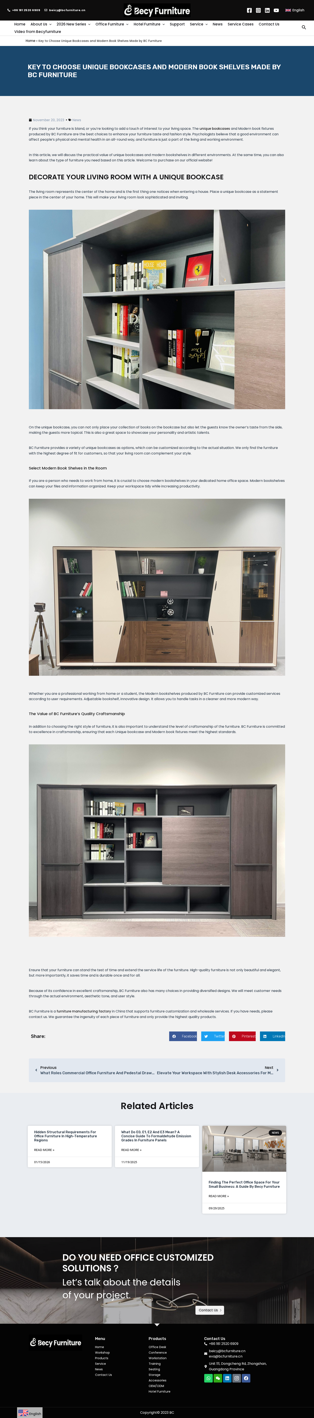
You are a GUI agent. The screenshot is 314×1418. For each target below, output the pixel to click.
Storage (154, 1375)
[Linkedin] (267, 10)
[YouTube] (276, 10)
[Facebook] (249, 10)
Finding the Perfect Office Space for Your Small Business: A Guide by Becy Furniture (244, 1184)
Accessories (157, 1380)
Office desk (157, 1347)
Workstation (158, 1358)
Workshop (102, 1352)
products (101, 1358)
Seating (154, 1369)
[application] (49, 24)
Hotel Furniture (159, 1391)
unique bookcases (215, 128)
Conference (158, 1352)
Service (100, 1364)
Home (30, 40)
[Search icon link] (304, 28)
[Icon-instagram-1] (236, 1378)
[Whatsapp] (208, 1378)
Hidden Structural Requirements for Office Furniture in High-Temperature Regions (65, 1136)
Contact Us (103, 1375)
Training (155, 1364)
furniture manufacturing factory (84, 1011)
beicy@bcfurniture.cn (67, 10)
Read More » (44, 1150)
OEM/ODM (156, 1386)
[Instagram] (258, 10)
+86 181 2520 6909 (26, 10)
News (76, 120)
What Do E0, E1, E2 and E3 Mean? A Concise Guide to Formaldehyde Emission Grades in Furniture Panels (156, 1136)
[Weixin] (218, 1378)
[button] (183, 1036)
